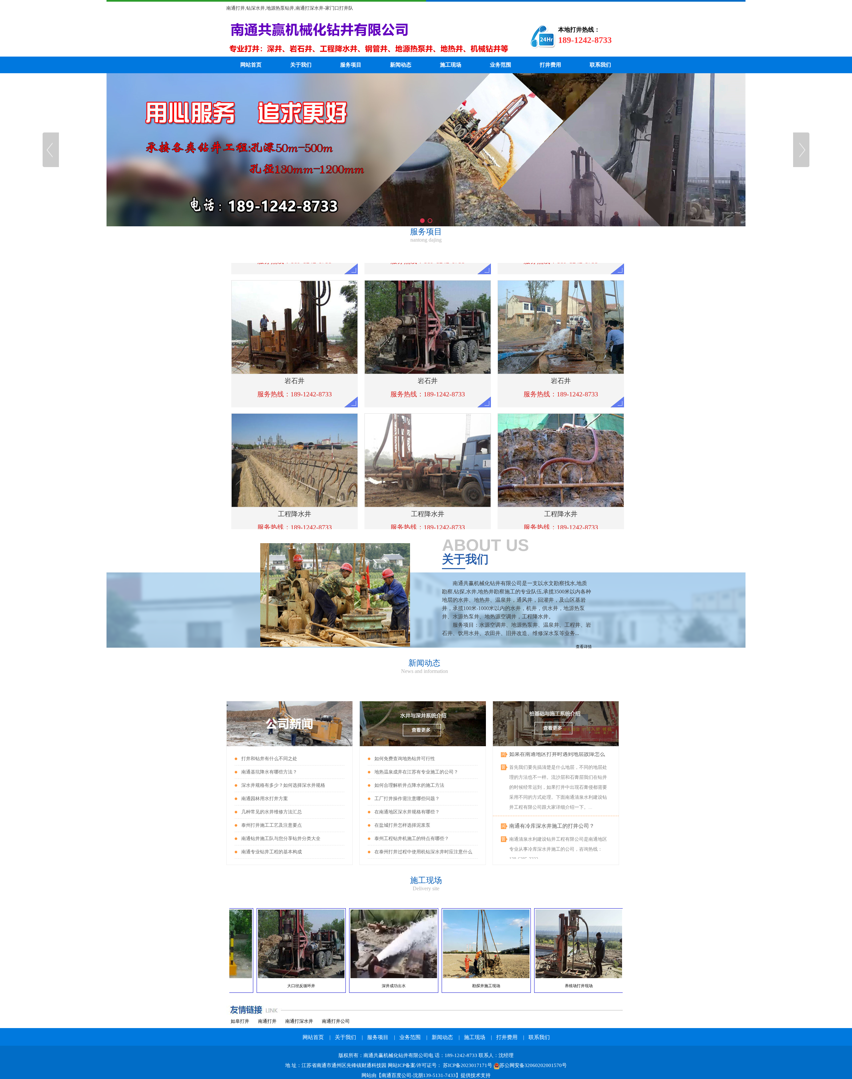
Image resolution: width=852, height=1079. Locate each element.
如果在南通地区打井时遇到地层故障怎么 (557, 857)
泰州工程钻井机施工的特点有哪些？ (411, 838)
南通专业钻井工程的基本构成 (271, 851)
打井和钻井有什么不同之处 (269, 758)
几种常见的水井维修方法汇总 (271, 811)
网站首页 (251, 65)
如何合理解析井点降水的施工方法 (409, 785)
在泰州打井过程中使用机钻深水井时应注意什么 (423, 851)
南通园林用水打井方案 (264, 798)
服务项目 (350, 65)
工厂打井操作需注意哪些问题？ (407, 798)
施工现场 (450, 65)
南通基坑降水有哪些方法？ (269, 771)
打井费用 (550, 65)
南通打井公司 (336, 1021)
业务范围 (500, 65)
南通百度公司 (396, 1075)
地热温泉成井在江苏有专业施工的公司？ (416, 771)
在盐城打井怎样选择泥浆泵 (402, 825)
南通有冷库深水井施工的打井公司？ (551, 805)
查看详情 (584, 646)
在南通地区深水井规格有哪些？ (407, 811)
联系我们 (600, 65)
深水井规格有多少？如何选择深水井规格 (283, 785)
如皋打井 (240, 1021)
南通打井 (267, 1021)
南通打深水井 (299, 1021)
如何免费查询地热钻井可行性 (404, 758)
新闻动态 (400, 65)
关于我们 (301, 65)
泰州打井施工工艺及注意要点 (271, 825)
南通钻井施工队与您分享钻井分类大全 (280, 838)
